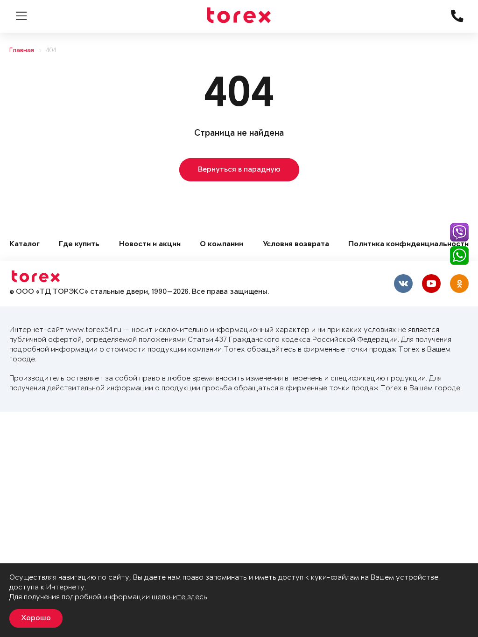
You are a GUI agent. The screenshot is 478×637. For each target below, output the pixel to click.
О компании (221, 245)
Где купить (79, 245)
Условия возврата (296, 245)
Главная (21, 50)
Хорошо (36, 618)
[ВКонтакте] (403, 283)
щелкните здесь (179, 597)
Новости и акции (150, 245)
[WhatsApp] (459, 255)
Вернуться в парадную (239, 170)
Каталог (24, 245)
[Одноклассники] (459, 283)
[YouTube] (431, 283)
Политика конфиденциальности (408, 245)
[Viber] (459, 232)
